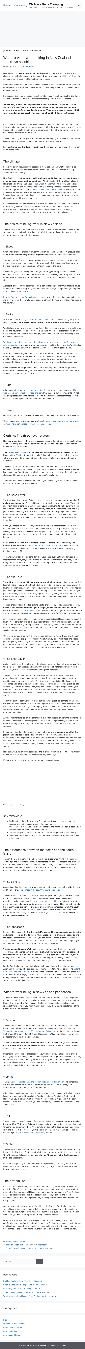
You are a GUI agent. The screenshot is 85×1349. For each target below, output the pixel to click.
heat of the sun (43, 390)
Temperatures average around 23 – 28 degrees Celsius (27, 1031)
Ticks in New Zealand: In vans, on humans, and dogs (29, 1248)
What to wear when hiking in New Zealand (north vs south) (29, 1296)
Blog (5, 1320)
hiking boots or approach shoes (35, 319)
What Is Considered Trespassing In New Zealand (25, 1285)
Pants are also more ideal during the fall (34, 1132)
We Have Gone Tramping (46, 4)
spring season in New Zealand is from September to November (35, 1082)
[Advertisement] (42, 27)
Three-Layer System (16, 452)
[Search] (39, 1261)
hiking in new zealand (16, 1241)
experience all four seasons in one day (47, 189)
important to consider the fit (44, 545)
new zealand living (11, 1335)
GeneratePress (60, 1345)
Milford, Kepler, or (21, 297)
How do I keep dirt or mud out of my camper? (26, 1245)
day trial (32, 455)
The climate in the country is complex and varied (41, 890)
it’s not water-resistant (31, 610)
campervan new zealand (14, 1324)
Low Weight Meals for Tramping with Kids (21, 1288)
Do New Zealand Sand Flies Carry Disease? (22, 1281)
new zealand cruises (12, 1331)
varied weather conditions (47, 901)
